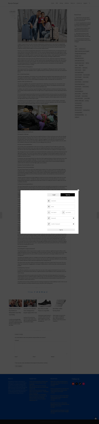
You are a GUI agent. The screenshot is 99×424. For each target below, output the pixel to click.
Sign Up (61, 229)
